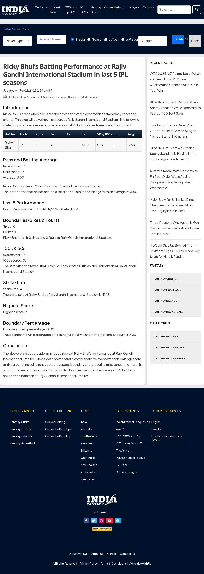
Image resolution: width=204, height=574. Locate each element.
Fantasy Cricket (166, 278)
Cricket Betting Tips (169, 347)
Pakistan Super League (130, 457)
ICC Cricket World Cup (130, 443)
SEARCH (179, 39)
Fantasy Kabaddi (166, 300)
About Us (97, 553)
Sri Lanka (86, 450)
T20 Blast (122, 465)
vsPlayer (132, 39)
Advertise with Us (140, 563)
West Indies (88, 457)
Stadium (81, 39)
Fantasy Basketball (168, 311)
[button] (86, 520)
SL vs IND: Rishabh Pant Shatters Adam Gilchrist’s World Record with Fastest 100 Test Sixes (175, 107)
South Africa (89, 436)
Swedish (156, 429)
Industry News (78, 553)
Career (111, 553)
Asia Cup (121, 429)
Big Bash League (126, 472)
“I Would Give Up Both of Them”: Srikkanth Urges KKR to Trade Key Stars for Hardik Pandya (175, 251)
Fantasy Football (167, 289)
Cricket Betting (166, 336)
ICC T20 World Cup (128, 436)
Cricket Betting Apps (169, 358)
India (84, 422)
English (156, 422)
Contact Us (127, 553)
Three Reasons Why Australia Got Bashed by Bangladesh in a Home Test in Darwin (174, 228)
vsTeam (114, 39)
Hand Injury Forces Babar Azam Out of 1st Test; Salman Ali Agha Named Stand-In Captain (173, 130)
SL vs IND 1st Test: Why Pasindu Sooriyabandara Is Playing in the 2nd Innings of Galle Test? (173, 153)
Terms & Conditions (113, 563)
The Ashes (122, 450)
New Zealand (89, 465)
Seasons (98, 39)
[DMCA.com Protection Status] (102, 528)
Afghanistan (89, 472)
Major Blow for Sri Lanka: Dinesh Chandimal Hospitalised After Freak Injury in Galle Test (173, 205)
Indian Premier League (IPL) (133, 422)
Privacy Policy (89, 563)
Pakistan (86, 443)
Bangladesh (88, 479)
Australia (86, 429)
